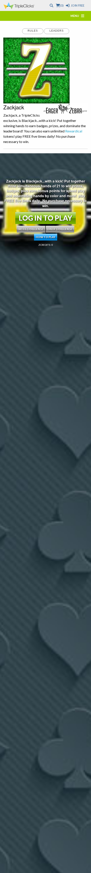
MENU (75, 16)
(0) (61, 5)
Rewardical (73, 131)
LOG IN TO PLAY (45, 218)
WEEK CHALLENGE (31, 229)
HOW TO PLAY (45, 237)
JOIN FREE (77, 5)
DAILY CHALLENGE (59, 229)
